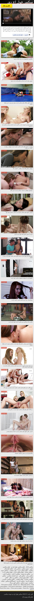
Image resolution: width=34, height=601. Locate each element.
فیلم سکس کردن (19, 572)
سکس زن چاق (14, 577)
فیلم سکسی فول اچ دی (18, 567)
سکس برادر (29, 576)
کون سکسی (12, 570)
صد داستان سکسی (12, 576)
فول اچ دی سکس (17, 35)
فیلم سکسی (19, 579)
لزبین (26, 35)
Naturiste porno (25, 585)
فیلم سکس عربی (23, 570)
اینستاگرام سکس (10, 581)
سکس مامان (28, 572)
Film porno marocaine (15, 586)
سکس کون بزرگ (15, 583)
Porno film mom (5, 588)
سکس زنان (17, 569)
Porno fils (26, 588)
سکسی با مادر (16, 574)
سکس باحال (29, 567)
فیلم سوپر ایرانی (24, 577)
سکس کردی (29, 581)
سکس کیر (22, 576)
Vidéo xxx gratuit (28, 586)
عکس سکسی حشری (8, 579)
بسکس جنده (4, 570)
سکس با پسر (7, 574)
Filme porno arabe (16, 588)
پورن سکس (24, 583)
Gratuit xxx (16, 585)
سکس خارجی (21, 581)
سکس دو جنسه (25, 574)
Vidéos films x (32, 589)
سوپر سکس (25, 569)
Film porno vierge (6, 585)
